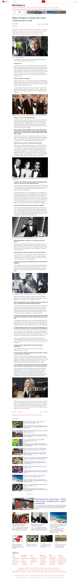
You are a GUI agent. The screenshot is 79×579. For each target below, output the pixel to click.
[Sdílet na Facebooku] (45, 411)
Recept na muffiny (43, 558)
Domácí (22, 7)
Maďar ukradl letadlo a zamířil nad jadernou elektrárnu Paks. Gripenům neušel (36, 431)
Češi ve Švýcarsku (52, 561)
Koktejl (56, 7)
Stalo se (19, 7)
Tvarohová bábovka (43, 561)
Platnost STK (60, 564)
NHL (31, 564)
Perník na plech (42, 564)
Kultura (46, 7)
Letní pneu (42, 571)
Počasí (47, 9)
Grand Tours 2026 (24, 564)
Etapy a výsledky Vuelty (25, 558)
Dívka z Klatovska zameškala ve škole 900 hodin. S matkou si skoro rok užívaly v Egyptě (34, 476)
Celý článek (36, 508)
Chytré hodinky (57, 571)
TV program (51, 9)
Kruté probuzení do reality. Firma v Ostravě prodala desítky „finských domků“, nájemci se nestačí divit (35, 449)
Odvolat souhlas (52, 575)
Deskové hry (47, 571)
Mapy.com (27, 568)
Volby (25, 7)
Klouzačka (42, 569)
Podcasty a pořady (34, 9)
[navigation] (1, 1)
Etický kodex (41, 575)
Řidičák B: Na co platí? (62, 561)
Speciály (44, 9)
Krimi (43, 7)
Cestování (25, 9)
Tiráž (30, 575)
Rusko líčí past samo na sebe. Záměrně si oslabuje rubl (37, 525)
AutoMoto (19, 9)
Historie (29, 9)
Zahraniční (29, 7)
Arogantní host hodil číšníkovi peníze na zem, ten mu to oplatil (35, 467)
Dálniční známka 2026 (62, 558)
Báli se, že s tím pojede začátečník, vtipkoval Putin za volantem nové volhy (35, 485)
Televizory (52, 571)
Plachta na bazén (28, 569)
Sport (39, 9)
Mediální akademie (35, 575)
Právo (13, 23)
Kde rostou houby (40, 568)
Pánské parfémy (63, 571)
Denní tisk (56, 9)
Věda (22, 9)
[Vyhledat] (43, 1)
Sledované (60, 9)
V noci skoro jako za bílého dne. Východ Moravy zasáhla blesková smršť (34, 440)
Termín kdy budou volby (16, 561)
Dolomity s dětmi (52, 564)
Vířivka (60, 569)
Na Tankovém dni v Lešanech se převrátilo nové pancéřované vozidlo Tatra (34, 422)
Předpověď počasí (33, 568)
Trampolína (34, 569)
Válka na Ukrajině (34, 7)
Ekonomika (49, 7)
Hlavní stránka (14, 7)
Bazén (23, 569)
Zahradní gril (56, 569)
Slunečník (38, 569)
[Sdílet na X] (47, 411)
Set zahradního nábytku (49, 569)
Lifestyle (53, 7)
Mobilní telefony (23, 571)
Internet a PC (14, 9)
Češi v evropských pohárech (54, 568)
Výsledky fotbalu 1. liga (34, 558)
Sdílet (44, 24)
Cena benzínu (46, 568)
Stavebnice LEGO (30, 571)
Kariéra (27, 575)
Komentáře (40, 7)
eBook (40, 24)
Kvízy (41, 9)
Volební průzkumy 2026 (16, 558)
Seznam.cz (75, 1)
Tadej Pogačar (23, 561)
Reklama (23, 575)
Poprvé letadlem (52, 558)
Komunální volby (15, 564)
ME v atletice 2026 (34, 561)
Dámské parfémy (37, 571)
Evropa (25, 433)
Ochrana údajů (46, 575)
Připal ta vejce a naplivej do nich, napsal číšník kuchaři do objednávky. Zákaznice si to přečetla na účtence (36, 458)
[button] (30, 46)
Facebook (16, 575)
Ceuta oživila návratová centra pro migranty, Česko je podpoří (19, 525)
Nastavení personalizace (60, 575)
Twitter (20, 575)
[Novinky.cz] (18, 5)
